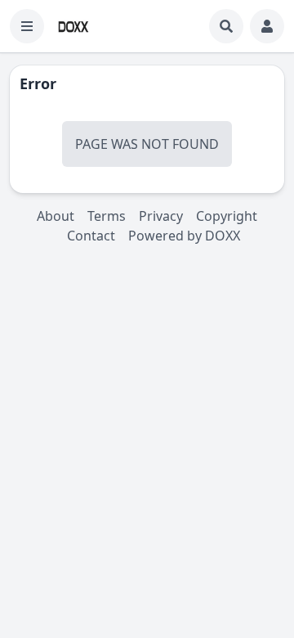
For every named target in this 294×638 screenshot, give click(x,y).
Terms (106, 216)
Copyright (226, 216)
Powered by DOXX (184, 236)
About (55, 216)
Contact (91, 236)
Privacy (161, 216)
